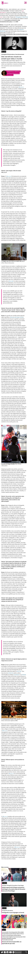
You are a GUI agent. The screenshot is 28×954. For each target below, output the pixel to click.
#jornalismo (15, 885)
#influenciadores (17, 935)
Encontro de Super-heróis (16, 317)
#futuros (4, 935)
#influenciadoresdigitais (7, 936)
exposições (16, 674)
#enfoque (4, 885)
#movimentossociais (17, 936)
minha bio (10, 673)
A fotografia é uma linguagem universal (13, 912)
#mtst (24, 936)
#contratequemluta (13, 932)
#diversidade (21, 932)
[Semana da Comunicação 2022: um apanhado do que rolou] (14, 921)
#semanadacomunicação (7, 939)
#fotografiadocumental (7, 933)
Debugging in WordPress (22, 17)
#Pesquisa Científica (11, 938)
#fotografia (4, 54)
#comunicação (5, 932)
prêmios (24, 674)
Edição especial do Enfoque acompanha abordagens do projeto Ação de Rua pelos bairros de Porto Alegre (13, 889)
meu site (11, 281)
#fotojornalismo (11, 54)
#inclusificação (9, 935)
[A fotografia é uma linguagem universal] (14, 900)
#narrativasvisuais (19, 54)
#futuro (22, 933)
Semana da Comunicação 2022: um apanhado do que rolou (11, 942)
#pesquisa (4, 938)
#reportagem (21, 885)
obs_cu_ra (21, 87)
